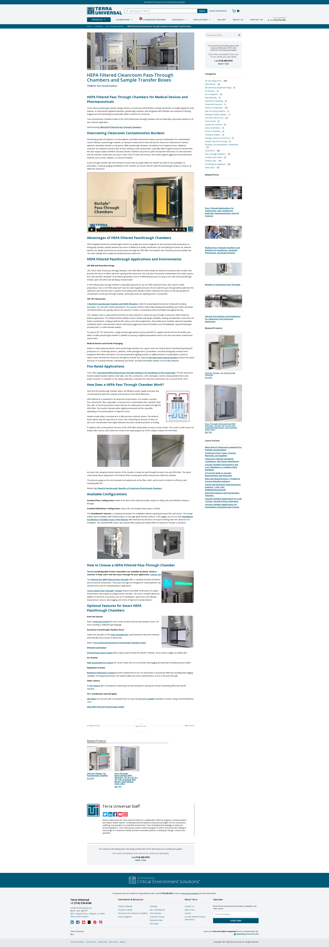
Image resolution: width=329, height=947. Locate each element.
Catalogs (153, 906)
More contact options (79, 916)
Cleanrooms (210, 150)
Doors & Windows (212, 128)
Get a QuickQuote (157, 910)
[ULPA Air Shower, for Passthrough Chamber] (223, 352)
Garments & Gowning (214, 101)
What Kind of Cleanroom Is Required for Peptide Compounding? (223, 448)
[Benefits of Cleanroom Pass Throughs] (223, 281)
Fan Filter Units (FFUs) (214, 118)
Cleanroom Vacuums (213, 104)
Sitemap (123, 942)
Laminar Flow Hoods (213, 157)
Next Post (189, 726)
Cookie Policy (102, 942)
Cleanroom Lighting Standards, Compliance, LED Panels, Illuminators (222, 460)
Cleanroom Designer (153, 19)
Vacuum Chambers (213, 131)
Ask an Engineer (124, 916)
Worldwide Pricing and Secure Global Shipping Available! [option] (164, 2)
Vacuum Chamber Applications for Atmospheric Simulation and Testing (222, 505)
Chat (144, 860)
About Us (238, 19)
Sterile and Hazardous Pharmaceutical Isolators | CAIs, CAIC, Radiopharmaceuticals (223, 487)
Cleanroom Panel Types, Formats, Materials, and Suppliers (220, 454)
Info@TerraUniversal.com (81, 908)
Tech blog (98, 26)
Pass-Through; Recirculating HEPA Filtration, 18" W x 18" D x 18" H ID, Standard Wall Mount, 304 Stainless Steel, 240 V (126, 779)
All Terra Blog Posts (213, 81)
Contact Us (256, 19)
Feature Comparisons (214, 107)
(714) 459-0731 (142, 857)
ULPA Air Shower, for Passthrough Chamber (97, 775)
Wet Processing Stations (215, 111)
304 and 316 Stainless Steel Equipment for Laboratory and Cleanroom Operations (222, 319)
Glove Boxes (210, 84)
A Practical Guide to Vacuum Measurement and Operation (218, 474)
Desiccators (210, 167)
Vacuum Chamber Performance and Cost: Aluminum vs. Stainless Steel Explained (221, 467)
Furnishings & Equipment (215, 164)
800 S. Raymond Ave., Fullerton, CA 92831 (87, 913)
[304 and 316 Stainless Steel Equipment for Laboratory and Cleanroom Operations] (223, 312)
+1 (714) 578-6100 (278, 20)
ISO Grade (154, 923)
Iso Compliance (211, 94)
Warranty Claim (156, 920)
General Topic (211, 160)
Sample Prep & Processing (216, 141)
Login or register (218, 11)
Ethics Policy (113, 942)
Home (89, 26)
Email (137, 860)
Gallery (221, 19)
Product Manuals (125, 906)
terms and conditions (190, 893)
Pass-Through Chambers (115, 26)
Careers (188, 913)
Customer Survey (157, 916)
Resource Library (125, 910)
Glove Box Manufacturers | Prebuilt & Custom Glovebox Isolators (222, 480)
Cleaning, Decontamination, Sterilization (221, 144)
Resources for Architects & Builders (133, 913)
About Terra (190, 910)
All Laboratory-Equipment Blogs (218, 87)
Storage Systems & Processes (217, 138)
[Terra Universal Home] (104, 11)
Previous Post (94, 726)
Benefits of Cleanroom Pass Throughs (222, 284)
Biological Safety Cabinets (216, 114)
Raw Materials (211, 97)
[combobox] (223, 35)
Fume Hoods (210, 121)
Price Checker (155, 913)
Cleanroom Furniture (213, 124)
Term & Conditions (77, 942)
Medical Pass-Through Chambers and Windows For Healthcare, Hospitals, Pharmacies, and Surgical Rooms (222, 250)
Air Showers (210, 91)
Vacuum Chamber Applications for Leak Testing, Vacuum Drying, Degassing (223, 500)
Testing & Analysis (212, 134)
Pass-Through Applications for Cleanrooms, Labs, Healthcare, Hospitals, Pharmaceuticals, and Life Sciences (222, 212)
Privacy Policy (91, 942)
